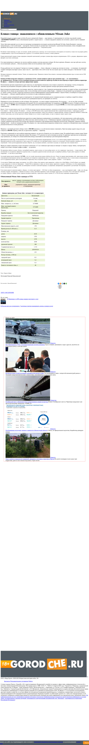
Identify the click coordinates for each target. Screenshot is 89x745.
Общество (8, 21)
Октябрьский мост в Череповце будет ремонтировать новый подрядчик (27, 402)
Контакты (7, 681)
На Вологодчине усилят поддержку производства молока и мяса (25, 373)
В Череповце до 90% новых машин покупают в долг (22, 299)
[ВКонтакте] (58, 283)
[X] (64, 283)
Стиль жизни (9, 25)
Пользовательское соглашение (19, 681)
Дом (5, 23)
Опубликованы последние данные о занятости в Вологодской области (27, 430)
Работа (6, 26)
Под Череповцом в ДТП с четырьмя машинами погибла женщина (25, 344)
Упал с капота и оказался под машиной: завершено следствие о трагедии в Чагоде (30, 459)
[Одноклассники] (60, 283)
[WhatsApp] (66, 283)
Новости (7, 18)
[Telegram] (62, 283)
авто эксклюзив (7, 292)
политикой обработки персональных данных (48, 742)
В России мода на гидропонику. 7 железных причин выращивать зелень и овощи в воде (27, 306)
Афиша (6, 20)
